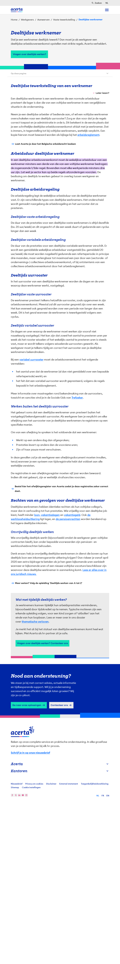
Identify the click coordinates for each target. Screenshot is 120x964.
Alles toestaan (88, 508)
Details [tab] (60, 452)
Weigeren (59, 508)
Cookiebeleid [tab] (89, 452)
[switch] (44, 499)
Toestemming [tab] (30, 452)
